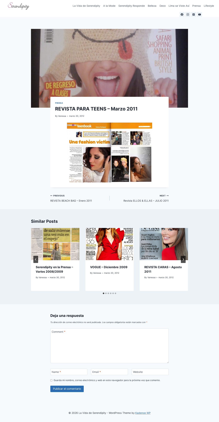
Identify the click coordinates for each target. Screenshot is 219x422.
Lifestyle (209, 5)
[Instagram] (187, 14)
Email (96, 371)
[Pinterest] (193, 14)
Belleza (152, 5)
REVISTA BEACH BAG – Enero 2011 (71, 198)
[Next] (183, 259)
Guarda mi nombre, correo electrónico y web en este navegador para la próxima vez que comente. (107, 380)
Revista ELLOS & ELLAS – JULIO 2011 (146, 198)
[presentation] (55, 244)
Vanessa (62, 116)
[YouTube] (199, 14)
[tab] (103, 293)
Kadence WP (143, 412)
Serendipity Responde (131, 5)
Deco (163, 5)
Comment (58, 331)
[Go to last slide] (35, 259)
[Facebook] (182, 14)
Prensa (196, 5)
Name (56, 371)
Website (138, 371)
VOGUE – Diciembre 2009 (108, 267)
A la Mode (109, 5)
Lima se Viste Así (179, 5)
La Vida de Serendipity (86, 5)
